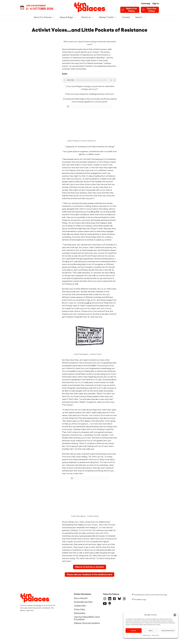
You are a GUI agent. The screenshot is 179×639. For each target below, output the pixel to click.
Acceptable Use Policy (83, 602)
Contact (126, 17)
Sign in (155, 3)
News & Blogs (66, 17)
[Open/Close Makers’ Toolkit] (115, 17)
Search (138, 17)
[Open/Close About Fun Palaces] (53, 17)
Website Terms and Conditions (87, 623)
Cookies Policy (146, 635)
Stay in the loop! (80, 598)
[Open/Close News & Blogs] (74, 17)
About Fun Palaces (43, 17)
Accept (133, 630)
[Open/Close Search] (144, 17)
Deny (151, 630)
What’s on (86, 17)
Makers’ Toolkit (106, 17)
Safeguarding (79, 613)
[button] (175, 615)
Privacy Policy (155, 635)
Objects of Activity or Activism (89, 567)
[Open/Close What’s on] (92, 17)
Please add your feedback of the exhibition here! (89, 574)
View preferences (167, 630)
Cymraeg (145, 3)
